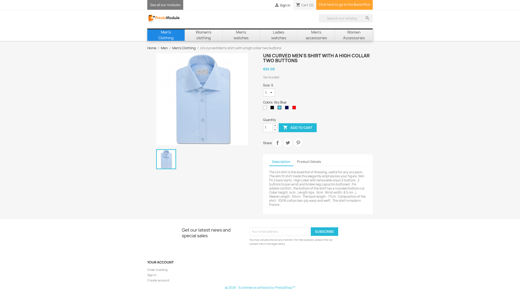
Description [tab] (281, 162)
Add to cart (297, 127)
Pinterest (298, 143)
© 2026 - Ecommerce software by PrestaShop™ (260, 287)
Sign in (151, 275)
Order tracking (157, 270)
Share (277, 143)
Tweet (288, 143)
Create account (158, 280)
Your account (160, 262)
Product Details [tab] (309, 162)
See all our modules (165, 5)
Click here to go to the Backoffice (344, 4)
